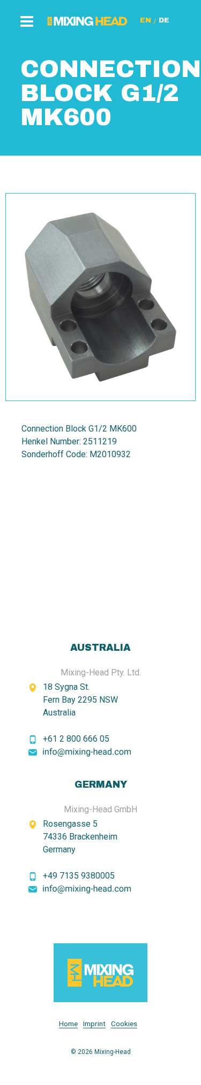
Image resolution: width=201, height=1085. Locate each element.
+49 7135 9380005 (79, 876)
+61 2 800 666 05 (76, 739)
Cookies (124, 1024)
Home (68, 1024)
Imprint (94, 1024)
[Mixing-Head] (100, 972)
